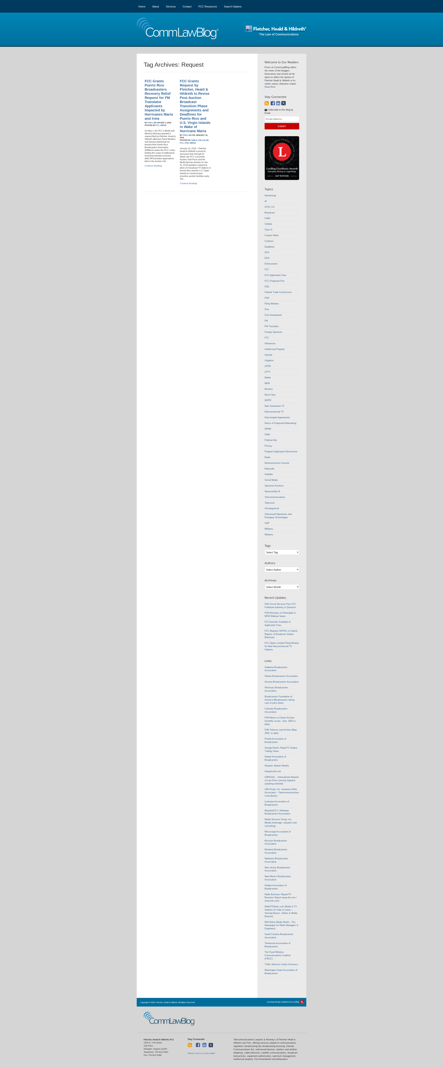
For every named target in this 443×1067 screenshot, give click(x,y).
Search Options (233, 6)
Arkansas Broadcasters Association (276, 689)
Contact (187, 6)
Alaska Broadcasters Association (281, 676)
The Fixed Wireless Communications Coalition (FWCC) (278, 955)
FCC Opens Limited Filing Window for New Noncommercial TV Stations (282, 646)
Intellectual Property (275, 349)
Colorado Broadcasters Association (276, 710)
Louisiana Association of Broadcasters (277, 803)
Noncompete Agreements (277, 417)
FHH (267, 298)
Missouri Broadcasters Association (276, 842)
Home (141, 6)
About (155, 6)
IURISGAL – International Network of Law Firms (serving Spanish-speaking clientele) (282, 780)
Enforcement (271, 263)
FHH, (187, 143)
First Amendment (273, 315)
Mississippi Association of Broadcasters (278, 833)
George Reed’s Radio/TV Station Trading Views (281, 749)
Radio (267, 457)
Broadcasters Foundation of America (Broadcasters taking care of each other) (279, 699)
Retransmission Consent (277, 463)
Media (163, 125)
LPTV (267, 372)
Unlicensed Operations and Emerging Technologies (278, 516)
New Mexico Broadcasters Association (278, 878)
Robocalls (269, 468)
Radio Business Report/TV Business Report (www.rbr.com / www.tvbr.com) (281, 897)
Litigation (269, 360)
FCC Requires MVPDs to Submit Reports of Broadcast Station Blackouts (281, 634)
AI (266, 201)
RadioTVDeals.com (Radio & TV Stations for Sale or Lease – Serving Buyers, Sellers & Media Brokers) (281, 911)
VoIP (267, 523)
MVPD (268, 400)
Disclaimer (209, 1053)
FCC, (157, 125)
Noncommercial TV (274, 411)
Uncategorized (272, 508)
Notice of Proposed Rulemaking (280, 423)
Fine (267, 309)
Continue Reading (153, 166)
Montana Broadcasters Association (276, 851)
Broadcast (270, 212)
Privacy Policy (195, 1053)
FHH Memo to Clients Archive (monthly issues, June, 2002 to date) (280, 721)
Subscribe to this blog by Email (279, 111)
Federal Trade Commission (278, 292)
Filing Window (271, 303)
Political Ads (271, 440)
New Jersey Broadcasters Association (277, 869)
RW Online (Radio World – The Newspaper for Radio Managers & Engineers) (281, 925)
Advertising (270, 195)
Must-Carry (270, 394)
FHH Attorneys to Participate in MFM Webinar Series (280, 614)
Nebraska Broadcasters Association (276, 860)
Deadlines (269, 246)
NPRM (268, 429)
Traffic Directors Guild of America (281, 964)
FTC (267, 337)
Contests (269, 241)
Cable (267, 218)
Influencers (270, 343)
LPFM (268, 366)
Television (270, 503)
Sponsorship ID (272, 491)
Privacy (268, 446)
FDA (267, 286)
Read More (270, 87)
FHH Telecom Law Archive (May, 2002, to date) (281, 731)
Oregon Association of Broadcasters (276, 887)
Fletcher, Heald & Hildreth (276, 30)
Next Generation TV (274, 406)
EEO (267, 258)
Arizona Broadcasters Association (282, 681)
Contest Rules (272, 235)
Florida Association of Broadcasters (275, 740)
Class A (268, 229)
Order (267, 434)
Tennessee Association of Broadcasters (277, 945)
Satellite (269, 474)
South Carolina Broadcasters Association (279, 936)
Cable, (194, 140)
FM (266, 320)
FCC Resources (207, 6)
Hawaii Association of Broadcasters (275, 758)
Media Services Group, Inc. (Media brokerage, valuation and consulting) (281, 822)
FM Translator (272, 326)
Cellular (268, 224)
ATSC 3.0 (269, 207)
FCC (267, 269)
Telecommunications (275, 497)
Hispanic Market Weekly (277, 765)
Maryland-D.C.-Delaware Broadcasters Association (277, 812)
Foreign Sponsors (273, 332)
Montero (269, 389)
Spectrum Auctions (274, 485)
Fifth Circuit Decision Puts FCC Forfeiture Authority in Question (280, 606)
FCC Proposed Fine (274, 281)
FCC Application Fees (275, 275)
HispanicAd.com (273, 771)
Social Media (271, 480)
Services (171, 6)
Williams (269, 529)
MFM (267, 383)
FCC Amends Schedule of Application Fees (278, 623)
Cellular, (203, 140)
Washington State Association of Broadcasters (281, 972)
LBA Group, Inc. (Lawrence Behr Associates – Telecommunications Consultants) (282, 792)
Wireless (269, 534)
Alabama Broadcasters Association (276, 669)
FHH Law (152, 123)
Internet (268, 355)
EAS (267, 252)
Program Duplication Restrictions (281, 451)
